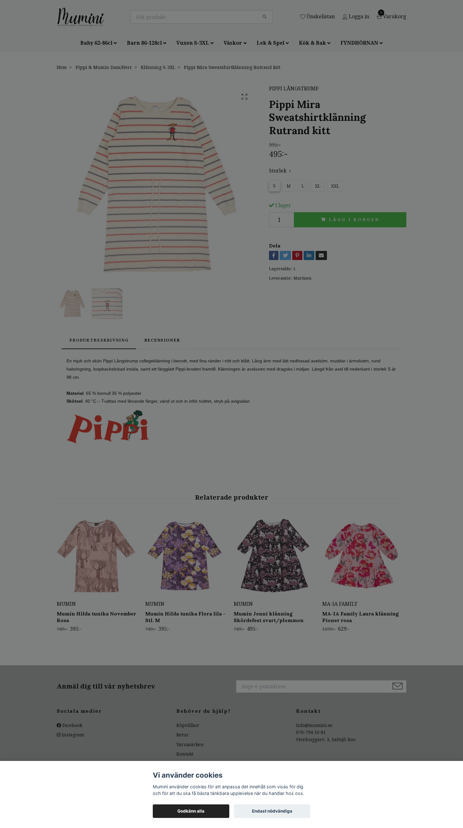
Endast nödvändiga (272, 811)
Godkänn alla (190, 811)
